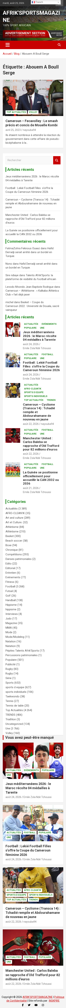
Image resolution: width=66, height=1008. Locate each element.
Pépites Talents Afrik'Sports (22, 650)
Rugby (9, 669)
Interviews (12, 614)
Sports (10, 682)
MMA (9, 627)
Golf (8, 595)
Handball (11, 600)
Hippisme (11, 604)
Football (47, 354)
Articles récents (20, 317)
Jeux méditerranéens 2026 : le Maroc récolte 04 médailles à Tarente (39, 335)
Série (9, 678)
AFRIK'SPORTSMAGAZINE (38, 997)
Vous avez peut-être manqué (29, 737)
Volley (33, 112)
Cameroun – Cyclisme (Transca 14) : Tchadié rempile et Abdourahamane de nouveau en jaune (33, 203)
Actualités (31, 324)
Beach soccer (14, 540)
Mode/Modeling (15, 637)
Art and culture (14, 517)
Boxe (9, 545)
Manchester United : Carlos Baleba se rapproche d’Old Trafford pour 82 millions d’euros (30, 218)
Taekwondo (12, 696)
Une (42, 328)
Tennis (9, 701)
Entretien (11, 572)
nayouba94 (29, 129)
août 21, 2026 (31, 488)
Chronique (12, 549)
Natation (11, 641)
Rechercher (56, 160)
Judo (9, 618)
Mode (9, 632)
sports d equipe (33, 392)
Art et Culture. (14, 522)
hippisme (11, 609)
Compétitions (14, 554)
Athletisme (12, 527)
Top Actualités (16, 112)
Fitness (10, 582)
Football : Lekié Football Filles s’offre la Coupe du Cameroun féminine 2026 (41, 366)
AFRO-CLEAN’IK (32, 388)
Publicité (11, 664)
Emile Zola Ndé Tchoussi (37, 348)
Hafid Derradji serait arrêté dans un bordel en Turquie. (30, 252)
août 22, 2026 (31, 423)
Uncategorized (14, 724)
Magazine (11, 623)
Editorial (10, 568)
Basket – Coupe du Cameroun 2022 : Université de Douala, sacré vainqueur (32, 306)
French (39, 2)
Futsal (9, 591)
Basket (10, 536)
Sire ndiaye (12, 275)
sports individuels (35, 396)
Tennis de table (15, 705)
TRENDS (51, 400)
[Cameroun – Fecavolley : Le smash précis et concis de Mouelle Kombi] (33, 98)
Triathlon (11, 719)
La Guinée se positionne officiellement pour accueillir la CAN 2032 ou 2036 (41, 477)
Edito (9, 563)
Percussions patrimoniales (22, 655)
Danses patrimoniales (19, 559)
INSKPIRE (54, 1000)
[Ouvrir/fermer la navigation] (7, 45)
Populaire (30, 328)
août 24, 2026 (31, 344)
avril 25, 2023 (13, 129)
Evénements (49, 324)
